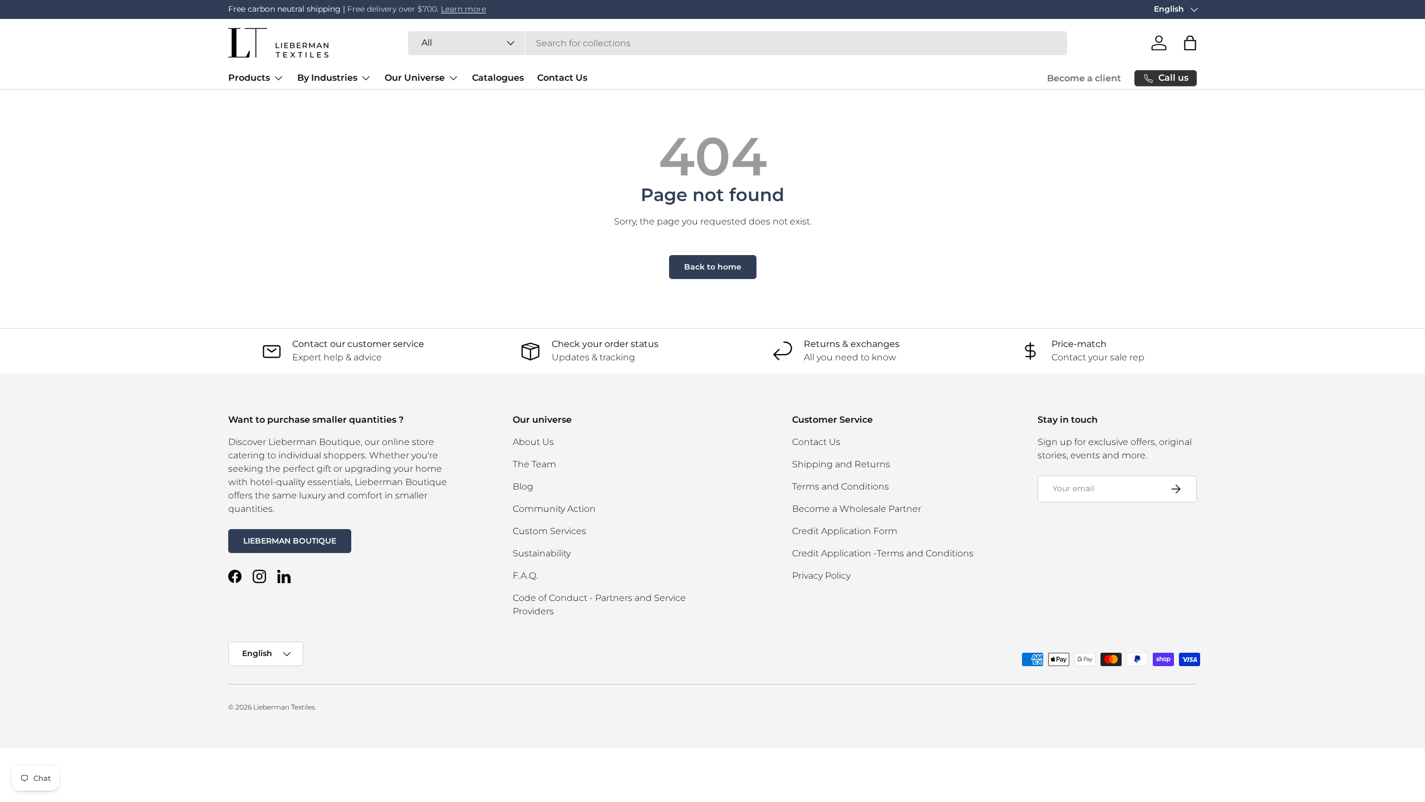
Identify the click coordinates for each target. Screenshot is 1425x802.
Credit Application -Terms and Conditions (883, 553)
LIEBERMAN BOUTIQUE (289, 541)
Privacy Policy (821, 575)
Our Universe (415, 77)
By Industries (327, 77)
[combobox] (737, 43)
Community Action (554, 508)
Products (249, 77)
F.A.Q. (525, 575)
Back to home (712, 267)
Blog (523, 486)
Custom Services (549, 531)
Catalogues (498, 77)
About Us (533, 442)
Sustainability (542, 553)
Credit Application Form (844, 531)
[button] (1190, 43)
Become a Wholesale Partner (856, 508)
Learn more (463, 9)
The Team (534, 464)
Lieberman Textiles (284, 707)
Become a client (1084, 78)
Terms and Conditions (840, 486)
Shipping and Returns (841, 464)
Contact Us (562, 77)
